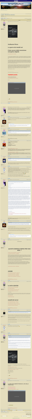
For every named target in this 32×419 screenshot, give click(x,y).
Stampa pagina (2, 19)
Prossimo (30, 18)
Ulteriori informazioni (25, 0)
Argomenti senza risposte (3, 10)
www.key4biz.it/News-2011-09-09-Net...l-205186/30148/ (13, 266)
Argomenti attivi (6, 10)
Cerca (30, 9)
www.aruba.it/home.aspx (10, 295)
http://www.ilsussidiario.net (12, 212)
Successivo (30, 19)
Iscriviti (3, 9)
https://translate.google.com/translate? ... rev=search (13, 369)
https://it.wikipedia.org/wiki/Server (11, 288)
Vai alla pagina (26, 18)
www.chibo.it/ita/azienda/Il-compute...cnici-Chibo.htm (13, 301)
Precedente (28, 19)
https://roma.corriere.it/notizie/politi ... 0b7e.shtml (13, 148)
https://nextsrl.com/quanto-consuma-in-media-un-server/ (13, 289)
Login (1, 9)
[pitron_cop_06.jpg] (12, 37)
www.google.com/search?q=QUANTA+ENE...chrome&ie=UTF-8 (14, 252)
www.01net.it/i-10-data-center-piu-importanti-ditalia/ (13, 287)
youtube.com (12, 82)
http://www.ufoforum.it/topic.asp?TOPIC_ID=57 (12, 378)
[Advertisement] (16, 12)
